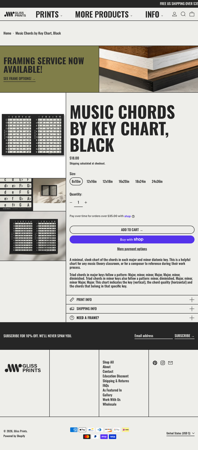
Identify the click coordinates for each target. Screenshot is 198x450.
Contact (108, 371)
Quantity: (76, 194)
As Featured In (112, 389)
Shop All (108, 361)
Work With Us (111, 399)
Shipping (74, 163)
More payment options (132, 249)
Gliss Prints (20, 431)
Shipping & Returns (116, 380)
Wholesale (109, 404)
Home (7, 33)
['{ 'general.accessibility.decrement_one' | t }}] (71, 202)
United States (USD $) (178, 433)
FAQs (106, 385)
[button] (183, 14)
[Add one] (86, 202)
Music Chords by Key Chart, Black (38, 33)
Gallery (107, 394)
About (107, 366)
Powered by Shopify (14, 436)
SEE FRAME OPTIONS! (17, 79)
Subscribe (182, 335)
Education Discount (116, 375)
